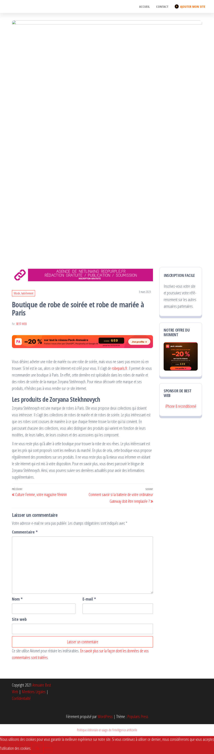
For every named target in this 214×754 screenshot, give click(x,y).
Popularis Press (137, 716)
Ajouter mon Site (190, 6)
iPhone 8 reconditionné (180, 406)
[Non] (47, 750)
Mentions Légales (34, 691)
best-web (21, 324)
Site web (19, 619)
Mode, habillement (23, 293)
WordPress (105, 716)
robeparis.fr (119, 368)
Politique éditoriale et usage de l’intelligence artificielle (107, 730)
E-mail (89, 599)
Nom (17, 599)
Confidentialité (21, 698)
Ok (37, 748)
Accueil (144, 6)
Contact (162, 6)
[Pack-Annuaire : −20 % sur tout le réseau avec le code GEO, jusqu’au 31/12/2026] (82, 341)
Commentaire (25, 532)
